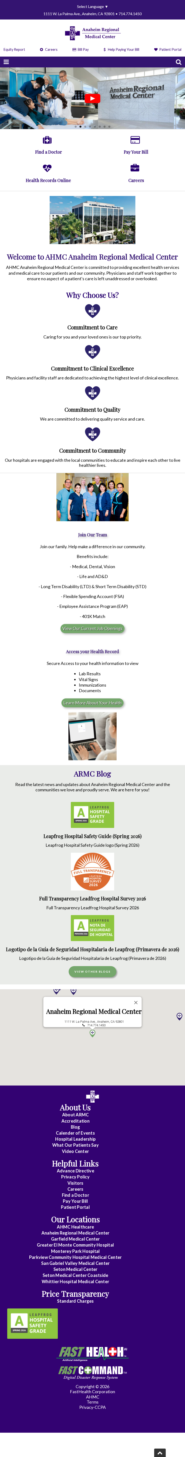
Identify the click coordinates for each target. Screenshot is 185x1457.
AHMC (92, 1396)
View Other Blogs (92, 971)
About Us (75, 1107)
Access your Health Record (92, 651)
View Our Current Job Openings (92, 628)
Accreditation (75, 1121)
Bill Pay (83, 49)
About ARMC (75, 1114)
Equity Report (14, 49)
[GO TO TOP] (160, 1453)
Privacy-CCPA (92, 1407)
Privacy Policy (75, 1176)
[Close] (136, 1002)
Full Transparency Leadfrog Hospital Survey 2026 (92, 898)
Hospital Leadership (75, 1139)
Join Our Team (92, 535)
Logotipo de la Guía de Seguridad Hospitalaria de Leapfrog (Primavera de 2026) (92, 949)
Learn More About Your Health (92, 702)
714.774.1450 (96, 1025)
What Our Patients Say (75, 1145)
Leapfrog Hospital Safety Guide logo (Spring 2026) (92, 845)
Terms (93, 1402)
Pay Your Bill (75, 1201)
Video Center (75, 1151)
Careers (51, 49)
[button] (73, 991)
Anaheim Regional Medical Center (94, 1011)
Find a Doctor (75, 1195)
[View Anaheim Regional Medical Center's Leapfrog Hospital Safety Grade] (32, 1323)
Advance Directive (75, 1170)
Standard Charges (75, 1301)
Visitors (75, 1183)
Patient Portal (170, 49)
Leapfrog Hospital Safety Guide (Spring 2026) (93, 836)
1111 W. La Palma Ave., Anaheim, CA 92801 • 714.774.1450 (92, 13)
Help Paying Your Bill (123, 49)
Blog (75, 1127)
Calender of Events (75, 1133)
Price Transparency (75, 1293)
